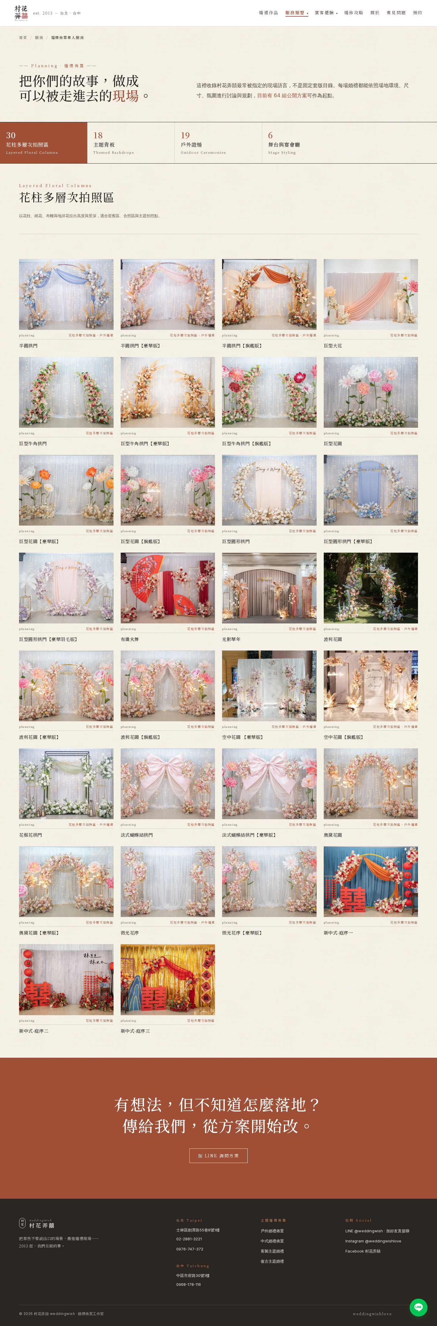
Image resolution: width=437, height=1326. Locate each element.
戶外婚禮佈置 (272, 1230)
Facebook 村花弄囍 (363, 1251)
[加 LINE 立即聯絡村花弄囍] (418, 1307)
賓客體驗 (326, 12)
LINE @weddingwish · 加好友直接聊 (377, 1230)
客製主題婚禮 (272, 1251)
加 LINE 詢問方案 (218, 1156)
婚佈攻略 (354, 12)
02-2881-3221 (189, 1238)
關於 (375, 12)
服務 (39, 37)
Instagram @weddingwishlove (373, 1241)
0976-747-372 (189, 1249)
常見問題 (396, 12)
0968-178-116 (188, 1284)
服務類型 (296, 12)
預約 (418, 12)
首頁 (23, 37)
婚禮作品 (269, 12)
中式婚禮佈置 (272, 1241)
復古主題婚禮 (272, 1261)
